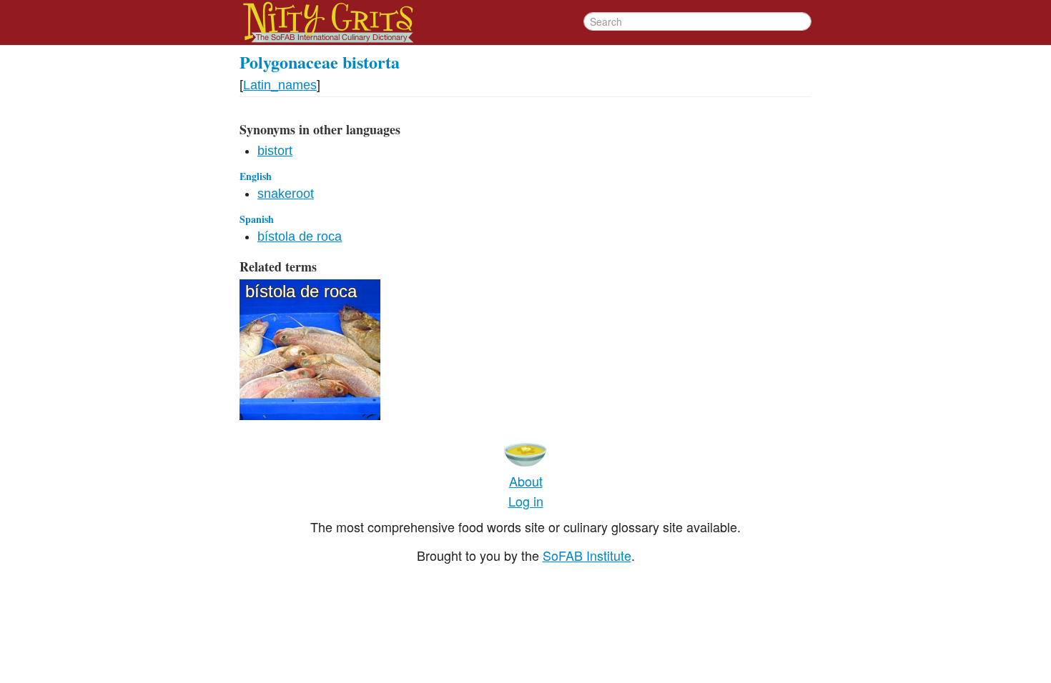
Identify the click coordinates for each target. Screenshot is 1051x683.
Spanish (257, 218)
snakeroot (285, 193)
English (256, 176)
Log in (525, 501)
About (526, 481)
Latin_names (280, 85)
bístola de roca (299, 236)
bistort (274, 151)
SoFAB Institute (587, 555)
